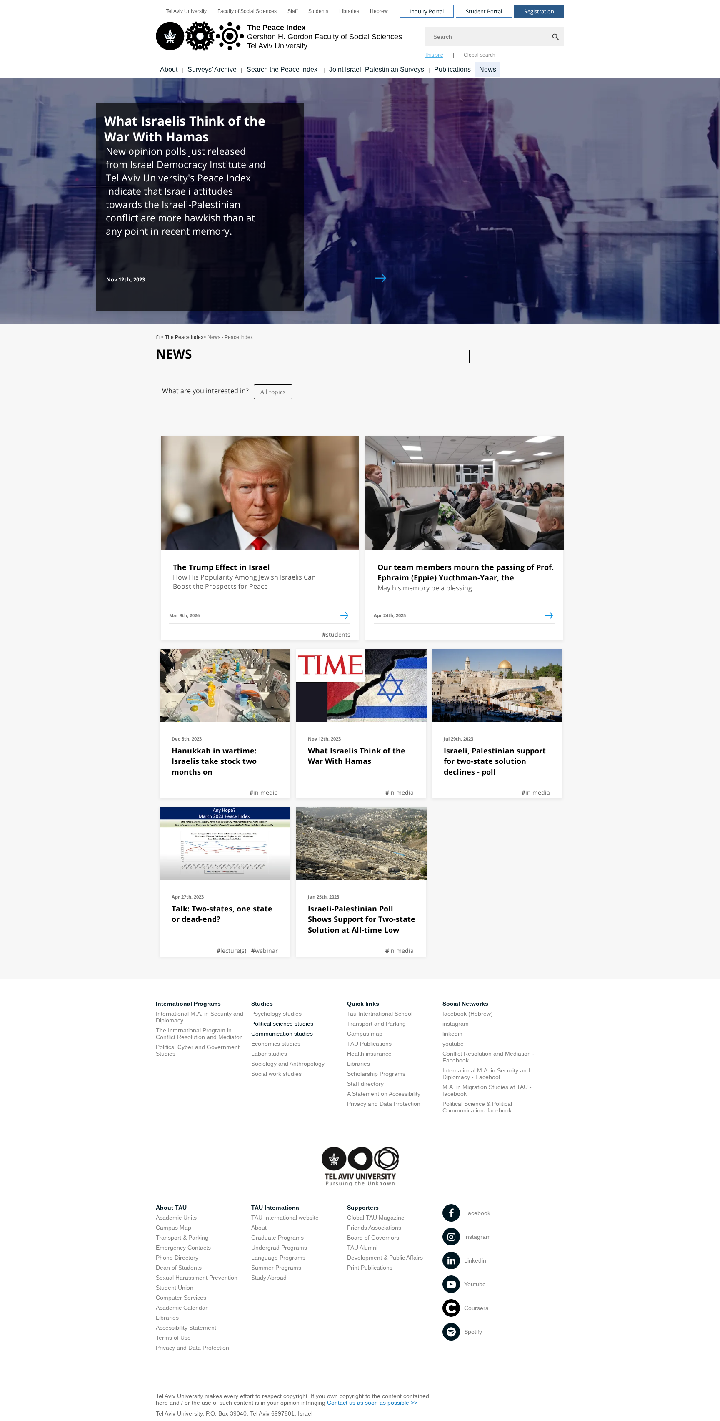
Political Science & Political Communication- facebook (477, 1107)
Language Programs (278, 1257)
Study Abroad (269, 1277)
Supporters (363, 1207)
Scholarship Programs (376, 1073)
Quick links (363, 1003)
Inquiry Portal (427, 11)
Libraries (349, 11)
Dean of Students (179, 1267)
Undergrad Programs (279, 1247)
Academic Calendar (182, 1307)
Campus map (364, 1033)
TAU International (276, 1207)
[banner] (360, 39)
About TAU (171, 1207)
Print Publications (369, 1267)
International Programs (188, 1003)
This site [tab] (434, 55)
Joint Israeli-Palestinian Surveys (376, 69)
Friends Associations (374, 1227)
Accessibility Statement (186, 1327)
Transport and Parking (376, 1023)
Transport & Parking (182, 1237)
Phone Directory (177, 1257)
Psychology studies (276, 1013)
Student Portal (484, 11)
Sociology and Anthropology (288, 1063)
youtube (453, 1043)
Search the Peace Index (283, 69)
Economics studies (275, 1043)
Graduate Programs (277, 1237)
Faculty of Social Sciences (247, 11)
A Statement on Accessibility (383, 1093)
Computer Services (181, 1297)
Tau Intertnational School (379, 1013)
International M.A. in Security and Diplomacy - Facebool (486, 1073)
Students (318, 11)
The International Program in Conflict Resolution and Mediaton (199, 1033)
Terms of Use (173, 1337)
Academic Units (176, 1217)
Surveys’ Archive (212, 69)
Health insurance (369, 1053)
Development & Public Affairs (385, 1257)
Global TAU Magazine (376, 1217)
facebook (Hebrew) (467, 1013)
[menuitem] (186, 11)
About (169, 69)
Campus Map (173, 1227)
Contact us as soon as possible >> (372, 1402)
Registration (539, 11)
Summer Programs (276, 1267)
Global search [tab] (479, 55)
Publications (452, 69)
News (487, 69)
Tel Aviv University (186, 11)
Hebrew (379, 11)
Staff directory (365, 1083)
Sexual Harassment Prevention (197, 1277)
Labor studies (269, 1053)
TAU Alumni (362, 1247)
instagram (455, 1023)
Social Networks (465, 1003)
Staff (293, 11)
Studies (262, 1003)
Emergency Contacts (183, 1247)
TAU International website (285, 1217)
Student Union (174, 1287)
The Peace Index (158, 337)
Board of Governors (373, 1237)
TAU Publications (369, 1043)
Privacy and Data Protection (383, 1103)
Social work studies (276, 1073)
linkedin (452, 1033)
